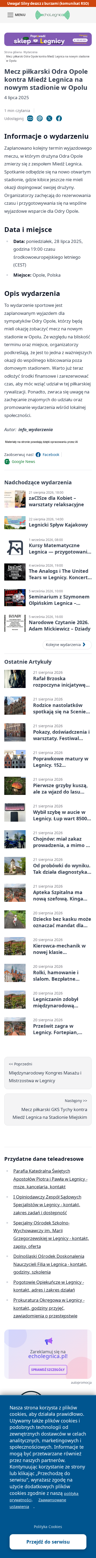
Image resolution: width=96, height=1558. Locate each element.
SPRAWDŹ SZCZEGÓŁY (48, 1370)
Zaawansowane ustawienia (38, 1503)
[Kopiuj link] (30, 118)
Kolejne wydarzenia (63, 644)
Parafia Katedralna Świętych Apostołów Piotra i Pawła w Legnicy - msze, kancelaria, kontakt (50, 1179)
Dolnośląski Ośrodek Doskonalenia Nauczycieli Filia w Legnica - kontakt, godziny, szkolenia (50, 1264)
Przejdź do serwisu (48, 1541)
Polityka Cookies (48, 1526)
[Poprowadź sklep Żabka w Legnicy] (48, 39)
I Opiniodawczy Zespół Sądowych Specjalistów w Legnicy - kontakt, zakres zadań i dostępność (47, 1205)
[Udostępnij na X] (49, 118)
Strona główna (13, 52)
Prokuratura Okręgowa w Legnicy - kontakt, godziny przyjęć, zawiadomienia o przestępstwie (49, 1308)
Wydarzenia (30, 52)
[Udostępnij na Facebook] (59, 118)
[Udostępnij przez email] (40, 118)
